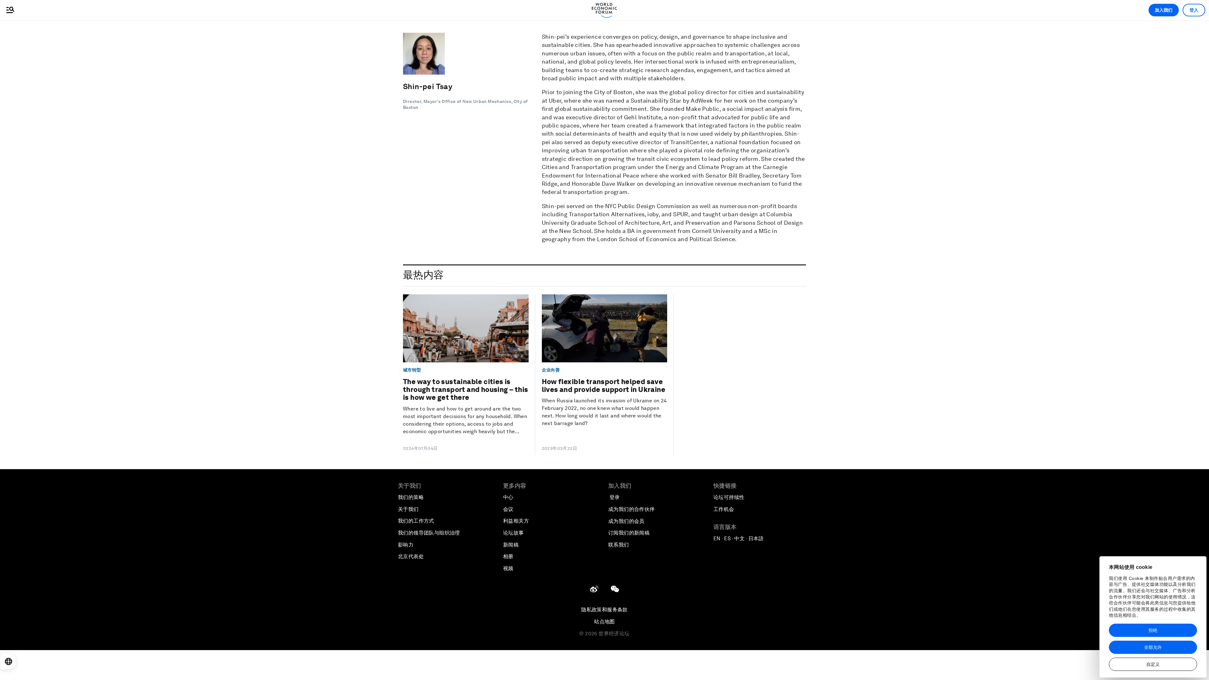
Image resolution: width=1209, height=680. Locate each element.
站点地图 (604, 622)
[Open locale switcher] (8, 661)
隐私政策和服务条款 (604, 610)
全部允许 (1153, 647)
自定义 (1153, 664)
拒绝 (1153, 630)
